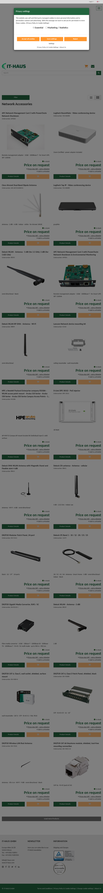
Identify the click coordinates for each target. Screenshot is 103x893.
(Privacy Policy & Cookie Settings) (37, 23)
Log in (91, 1)
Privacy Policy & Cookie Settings (47, 47)
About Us (63, 47)
